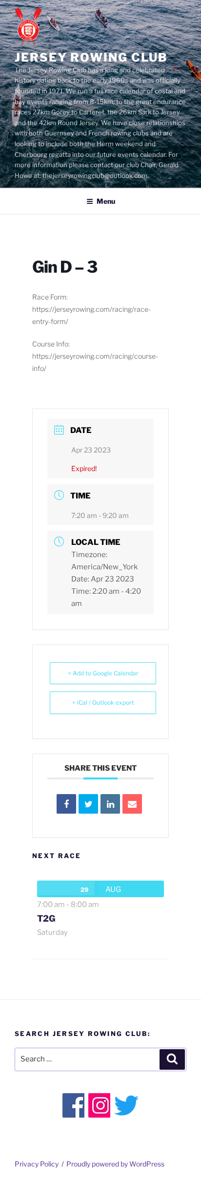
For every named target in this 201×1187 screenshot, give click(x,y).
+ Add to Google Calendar (103, 673)
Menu (106, 201)
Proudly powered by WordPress (115, 1164)
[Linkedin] (110, 804)
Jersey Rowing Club (91, 57)
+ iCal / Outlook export (103, 702)
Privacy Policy (37, 1164)
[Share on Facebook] (66, 804)
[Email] (132, 804)
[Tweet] (88, 804)
